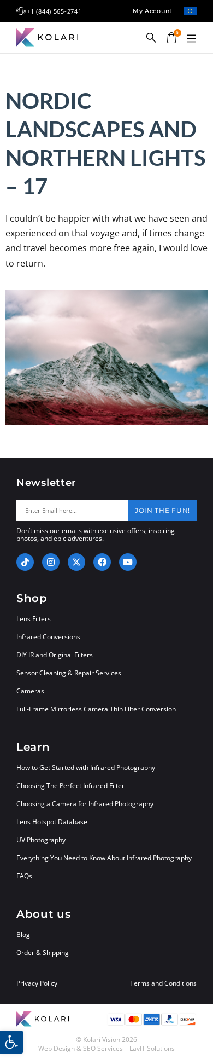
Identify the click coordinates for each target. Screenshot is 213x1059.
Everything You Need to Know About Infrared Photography (104, 858)
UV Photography (41, 839)
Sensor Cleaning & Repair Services (68, 673)
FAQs (24, 876)
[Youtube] (128, 562)
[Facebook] (102, 562)
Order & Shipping (42, 952)
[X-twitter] (76, 562)
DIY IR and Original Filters (54, 654)
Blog (23, 934)
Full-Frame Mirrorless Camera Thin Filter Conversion (96, 709)
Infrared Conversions (48, 636)
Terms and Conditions (163, 983)
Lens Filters (33, 618)
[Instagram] (51, 562)
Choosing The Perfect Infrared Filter (70, 785)
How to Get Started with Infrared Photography (85, 767)
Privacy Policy (36, 983)
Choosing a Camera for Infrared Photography (84, 803)
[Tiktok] (25, 562)
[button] (191, 39)
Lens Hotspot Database (51, 821)
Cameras (30, 691)
